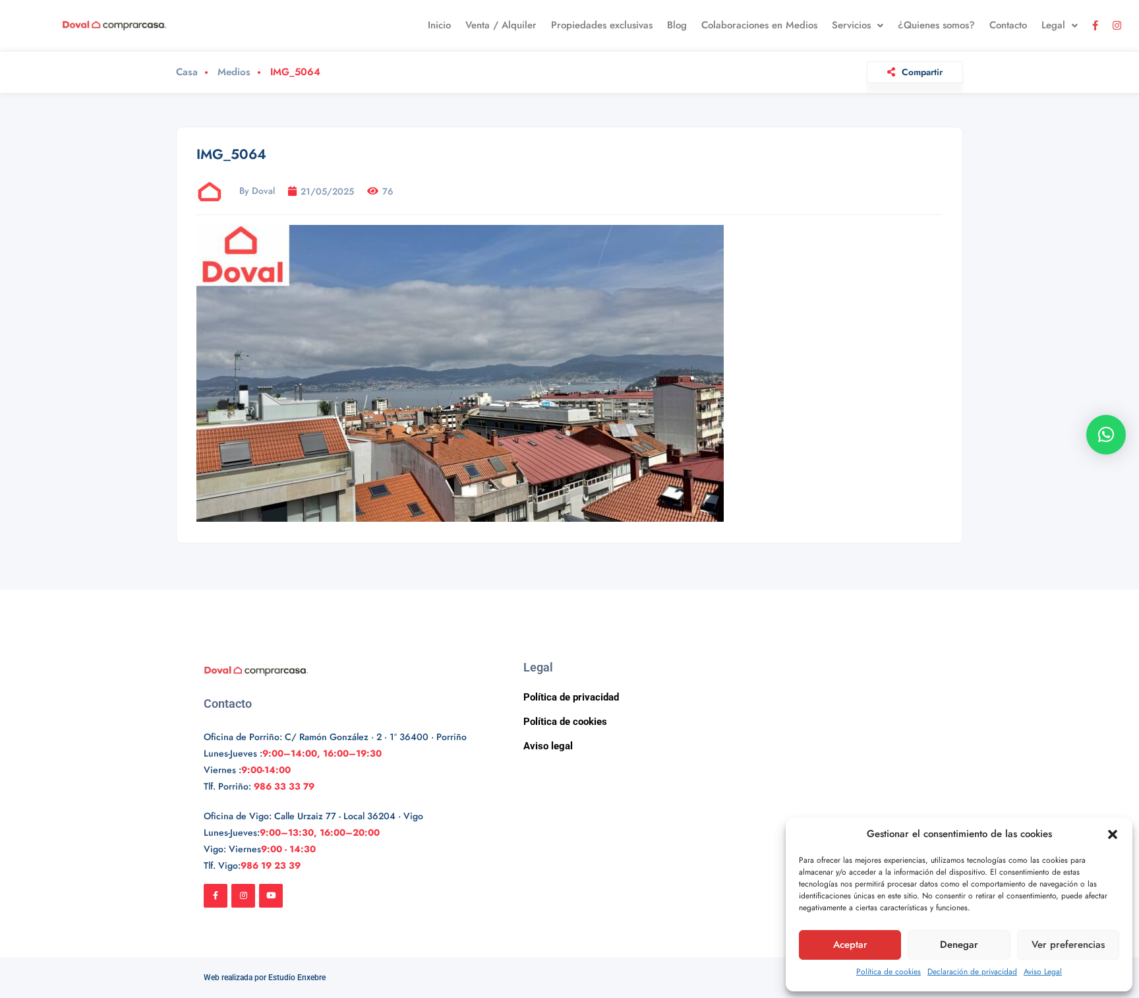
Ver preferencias (1068, 944)
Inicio (439, 25)
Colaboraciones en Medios (759, 25)
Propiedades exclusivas (602, 25)
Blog (677, 25)
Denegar (959, 944)
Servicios (851, 25)
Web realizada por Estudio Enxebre (265, 977)
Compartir (922, 71)
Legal (1053, 25)
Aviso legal (548, 746)
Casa (187, 72)
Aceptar (850, 944)
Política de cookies (888, 972)
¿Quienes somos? (936, 25)
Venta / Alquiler (501, 25)
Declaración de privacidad (972, 972)
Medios (234, 72)
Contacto (1008, 25)
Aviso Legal (1043, 972)
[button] (1112, 834)
